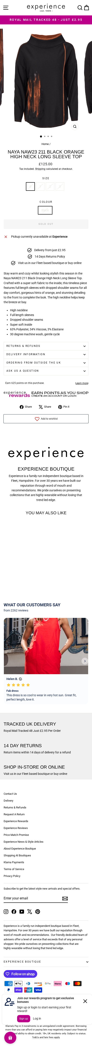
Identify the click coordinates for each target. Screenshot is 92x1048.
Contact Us (10, 793)
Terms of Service (14, 869)
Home (45, 144)
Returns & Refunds (23, 345)
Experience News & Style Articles (23, 841)
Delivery (8, 800)
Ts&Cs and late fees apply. (46, 1037)
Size (46, 178)
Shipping (40, 168)
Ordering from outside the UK (33, 362)
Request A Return (14, 814)
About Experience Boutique (20, 848)
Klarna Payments (14, 862)
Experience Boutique (22, 961)
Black (45, 210)
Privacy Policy (12, 876)
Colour (46, 201)
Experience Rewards (16, 821)
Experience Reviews (16, 828)
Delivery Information (25, 354)
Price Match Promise (16, 834)
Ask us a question (22, 370)
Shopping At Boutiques (17, 855)
